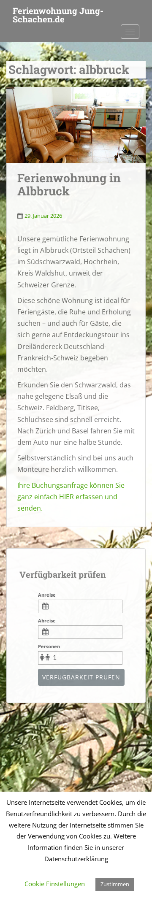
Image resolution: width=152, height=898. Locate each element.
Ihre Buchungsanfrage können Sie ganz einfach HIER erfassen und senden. (71, 497)
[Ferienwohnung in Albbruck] (76, 125)
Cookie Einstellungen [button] (54, 883)
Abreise (47, 620)
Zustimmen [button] (114, 884)
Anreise (47, 595)
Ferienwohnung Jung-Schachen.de (58, 13)
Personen (49, 646)
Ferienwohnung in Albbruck (69, 184)
